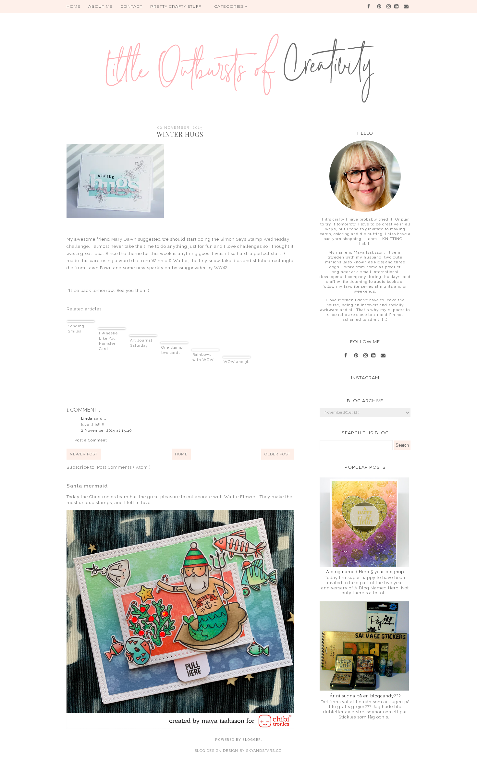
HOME (73, 6)
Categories (229, 6)
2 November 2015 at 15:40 (106, 430)
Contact (131, 6)
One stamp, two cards (172, 350)
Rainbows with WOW (203, 357)
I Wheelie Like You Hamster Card (108, 341)
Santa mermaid (87, 486)
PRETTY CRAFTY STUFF (175, 6)
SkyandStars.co (264, 751)
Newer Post (84, 454)
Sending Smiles (76, 328)
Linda (87, 418)
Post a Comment (91, 440)
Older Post (277, 454)
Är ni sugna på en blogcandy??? (365, 695)
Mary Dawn (123, 239)
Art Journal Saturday (141, 343)
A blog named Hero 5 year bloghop (365, 571)
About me (100, 6)
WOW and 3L (237, 362)
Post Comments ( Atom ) (124, 467)
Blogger (251, 740)
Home (181, 454)
